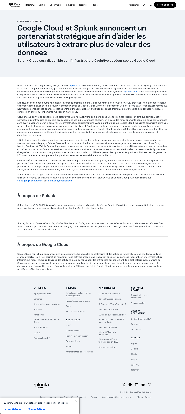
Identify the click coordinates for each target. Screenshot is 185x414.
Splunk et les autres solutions (47, 304)
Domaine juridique (48, 397)
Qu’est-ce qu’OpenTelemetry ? (112, 304)
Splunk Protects (41, 327)
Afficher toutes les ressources (79, 352)
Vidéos (69, 346)
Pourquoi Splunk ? (42, 338)
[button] (30, 4)
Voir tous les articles (107, 347)
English (134, 343)
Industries (70, 5)
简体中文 (135, 364)
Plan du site (82, 397)
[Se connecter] (144, 5)
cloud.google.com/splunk (30, 180)
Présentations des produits (78, 301)
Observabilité (56, 5)
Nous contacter (138, 303)
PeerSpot (135, 324)
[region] (40, 406)
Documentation (72, 330)
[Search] (150, 4)
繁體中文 (135, 370)
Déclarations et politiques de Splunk (46, 320)
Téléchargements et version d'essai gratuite (78, 294)
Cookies (94, 397)
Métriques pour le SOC (109, 309)
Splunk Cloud (130, 91)
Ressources (84, 5)
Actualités (38, 309)
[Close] (76, 401)
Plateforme (30, 5)
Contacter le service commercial (140, 296)
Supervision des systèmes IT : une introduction (112, 320)
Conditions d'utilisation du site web (117, 397)
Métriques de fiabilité (108, 327)
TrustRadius (136, 329)
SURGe (37, 332)
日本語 (134, 354)
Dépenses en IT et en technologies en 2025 (108, 340)
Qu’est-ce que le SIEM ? (109, 293)
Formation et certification (77, 336)
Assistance (134, 5)
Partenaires (39, 315)
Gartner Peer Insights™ (141, 319)
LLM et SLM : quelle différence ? (107, 333)
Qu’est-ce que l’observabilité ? (112, 315)
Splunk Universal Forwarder (111, 299)
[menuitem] (30, 4)
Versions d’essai (165, 4)
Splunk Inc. (76, 85)
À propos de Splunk (42, 293)
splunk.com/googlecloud (59, 180)
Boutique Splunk (73, 341)
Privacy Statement (13, 409)
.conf (68, 325)
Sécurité (43, 5)
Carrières (38, 299)
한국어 (134, 359)
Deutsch (134, 349)
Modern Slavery (144, 397)
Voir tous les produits (75, 311)
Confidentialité (66, 397)
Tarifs (68, 306)
